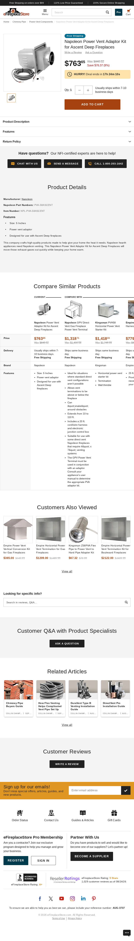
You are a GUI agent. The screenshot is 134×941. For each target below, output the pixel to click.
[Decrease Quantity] (79, 90)
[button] (63, 163)
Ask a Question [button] (94, 52)
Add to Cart (92, 104)
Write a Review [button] (73, 52)
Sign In (43, 860)
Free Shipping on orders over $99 (26, 3)
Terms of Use (58, 918)
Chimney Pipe (19, 22)
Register (16, 860)
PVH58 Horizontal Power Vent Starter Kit (107, 326)
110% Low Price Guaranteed (68, 3)
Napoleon (27, 199)
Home (6, 22)
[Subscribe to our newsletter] (126, 790)
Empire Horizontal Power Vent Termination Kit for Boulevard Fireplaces (115, 549)
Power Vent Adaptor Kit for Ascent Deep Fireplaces (46, 326)
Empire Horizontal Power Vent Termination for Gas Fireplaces (50, 549)
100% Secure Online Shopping (109, 3)
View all (67, 571)
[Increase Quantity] (88, 90)
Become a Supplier (92, 856)
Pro (119, 12)
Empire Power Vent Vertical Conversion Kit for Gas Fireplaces (16, 549)
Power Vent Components (41, 22)
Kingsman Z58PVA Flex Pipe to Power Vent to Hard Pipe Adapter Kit (82, 549)
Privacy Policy (75, 918)
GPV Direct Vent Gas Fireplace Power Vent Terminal (77, 326)
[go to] (18, 529)
